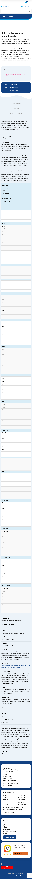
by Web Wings (19, 875)
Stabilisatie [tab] (16, 108)
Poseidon (3, 627)
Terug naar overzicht (8, 16)
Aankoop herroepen (9, 837)
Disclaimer (5, 827)
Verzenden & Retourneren (9, 831)
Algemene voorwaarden (9, 826)
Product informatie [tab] (16, 113)
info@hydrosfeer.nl (7, 776)
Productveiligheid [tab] (16, 103)
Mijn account (6, 824)
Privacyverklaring (7, 829)
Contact (5, 833)
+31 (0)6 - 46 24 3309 (8, 774)
